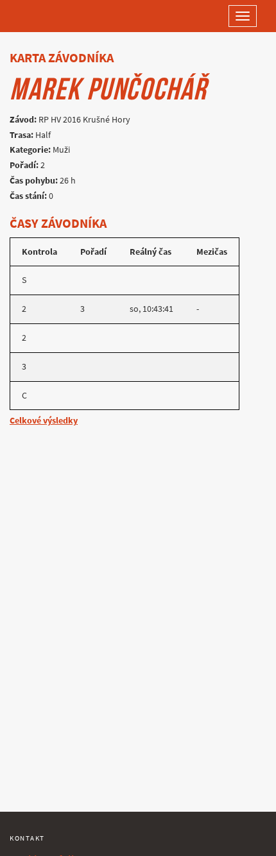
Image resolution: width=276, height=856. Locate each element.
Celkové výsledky (44, 421)
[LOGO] (51, 16)
